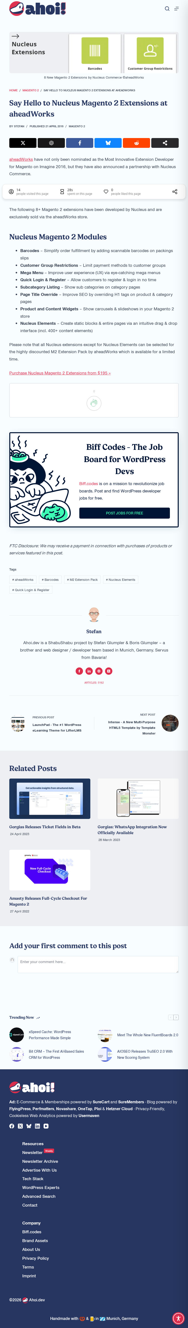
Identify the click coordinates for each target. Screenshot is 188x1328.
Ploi (97, 1108)
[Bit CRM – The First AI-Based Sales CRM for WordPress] (16, 1054)
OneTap (85, 1108)
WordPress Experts (40, 1187)
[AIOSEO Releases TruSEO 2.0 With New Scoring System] (105, 1054)
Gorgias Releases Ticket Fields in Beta (45, 826)
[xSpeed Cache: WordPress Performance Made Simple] (16, 1034)
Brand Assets (35, 1240)
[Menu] (176, 8)
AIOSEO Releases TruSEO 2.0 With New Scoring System (145, 1054)
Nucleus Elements (120, 579)
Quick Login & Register (30, 589)
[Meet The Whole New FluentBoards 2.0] (105, 1034)
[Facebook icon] (79, 671)
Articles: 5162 (94, 682)
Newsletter (37, 1152)
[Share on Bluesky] (108, 143)
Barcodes (50, 579)
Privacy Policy (35, 1258)
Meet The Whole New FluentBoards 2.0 (147, 1034)
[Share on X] (22, 143)
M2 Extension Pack (82, 579)
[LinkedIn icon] (89, 671)
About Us (31, 1249)
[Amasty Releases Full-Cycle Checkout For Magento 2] (49, 870)
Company (31, 1223)
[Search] (167, 8)
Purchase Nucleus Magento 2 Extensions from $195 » (60, 373)
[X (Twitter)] (20, 1126)
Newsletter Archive (40, 1161)
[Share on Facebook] (79, 143)
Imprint (29, 1276)
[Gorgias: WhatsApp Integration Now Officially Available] (138, 799)
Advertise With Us (39, 1170)
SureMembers (131, 1101)
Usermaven (89, 1115)
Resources (33, 1143)
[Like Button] (94, 403)
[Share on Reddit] (136, 143)
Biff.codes (88, 483)
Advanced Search (39, 1196)
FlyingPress (20, 1108)
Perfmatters (43, 1108)
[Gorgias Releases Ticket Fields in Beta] (49, 799)
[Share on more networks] (164, 143)
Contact (29, 1205)
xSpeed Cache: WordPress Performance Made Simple (50, 1034)
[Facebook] (11, 1126)
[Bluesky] (28, 1126)
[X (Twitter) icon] (108, 671)
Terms (28, 1267)
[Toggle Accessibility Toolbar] (178, 1318)
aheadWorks (21, 159)
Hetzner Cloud (119, 1108)
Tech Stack (32, 1178)
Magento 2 (77, 126)
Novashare (66, 1108)
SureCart (101, 1101)
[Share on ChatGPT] (51, 143)
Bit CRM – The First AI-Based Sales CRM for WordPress (56, 1054)
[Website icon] (99, 671)
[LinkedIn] (37, 1126)
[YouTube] (46, 1126)
